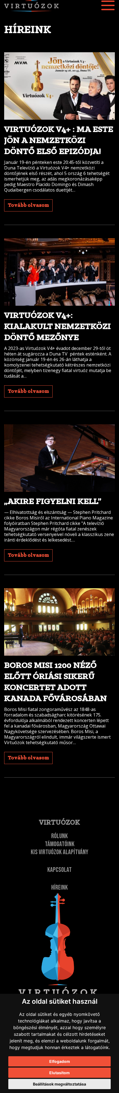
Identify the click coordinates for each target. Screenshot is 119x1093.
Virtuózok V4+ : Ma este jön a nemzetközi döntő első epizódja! (58, 140)
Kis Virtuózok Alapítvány (59, 852)
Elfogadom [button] (59, 1061)
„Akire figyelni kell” (52, 501)
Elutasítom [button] (59, 1072)
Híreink (59, 887)
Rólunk (59, 836)
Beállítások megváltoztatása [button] (59, 1084)
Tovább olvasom (28, 205)
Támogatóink (59, 844)
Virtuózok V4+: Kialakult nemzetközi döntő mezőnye (57, 326)
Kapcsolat (59, 870)
